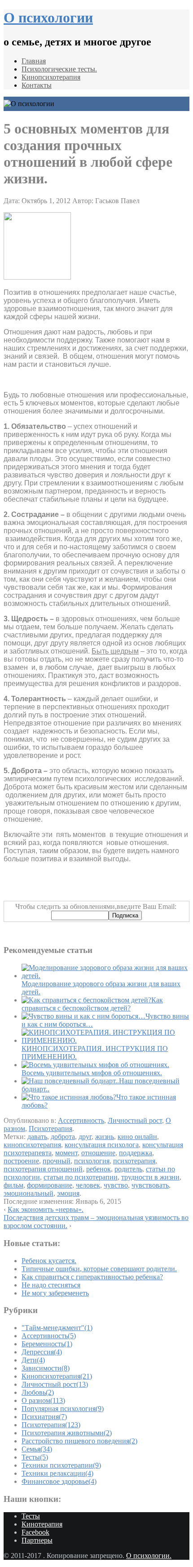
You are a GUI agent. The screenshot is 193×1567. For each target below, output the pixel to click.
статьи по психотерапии (81, 1177)
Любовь (38, 1392)
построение (21, 1161)
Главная (34, 61)
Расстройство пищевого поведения (79, 1441)
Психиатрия (44, 1416)
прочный (56, 1161)
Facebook (35, 1532)
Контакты (37, 85)
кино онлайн (137, 1136)
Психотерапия (50, 1128)
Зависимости (46, 1368)
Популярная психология (63, 1408)
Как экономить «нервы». (45, 1209)
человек (88, 1185)
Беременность (47, 1344)
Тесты (35, 1457)
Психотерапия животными (67, 1433)
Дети (33, 1360)
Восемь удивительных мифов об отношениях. (92, 1073)
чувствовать (150, 1185)
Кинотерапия (42, 1524)
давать (37, 1136)
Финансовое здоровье (59, 1481)
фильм (13, 1185)
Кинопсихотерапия (51, 77)
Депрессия (42, 1352)
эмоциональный (28, 1193)
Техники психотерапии (61, 1465)
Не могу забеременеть (55, 1293)
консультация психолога (102, 1145)
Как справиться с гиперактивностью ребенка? (92, 1277)
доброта (63, 1136)
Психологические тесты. (59, 69)
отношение (98, 1153)
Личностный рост (135, 1120)
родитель (128, 1169)
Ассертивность (81, 1120)
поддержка (135, 1153)
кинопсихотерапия (32, 1145)
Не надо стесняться (51, 1285)
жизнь (104, 1136)
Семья (37, 1449)
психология (92, 1161)
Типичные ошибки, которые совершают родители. (99, 1269)
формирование (49, 1185)
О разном (43, 1400)
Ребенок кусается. (49, 1260)
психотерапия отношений (43, 1169)
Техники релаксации (57, 1473)
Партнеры (37, 1540)
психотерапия (134, 1161)
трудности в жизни (150, 1177)
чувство (116, 1185)
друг (85, 1136)
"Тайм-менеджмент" (57, 1327)
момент (66, 1153)
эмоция (68, 1193)
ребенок (98, 1169)
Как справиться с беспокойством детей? (92, 1004)
